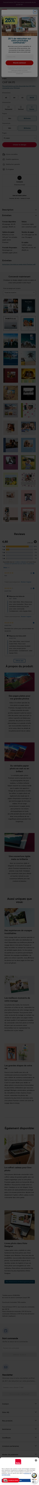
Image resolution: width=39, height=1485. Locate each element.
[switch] (34, 1482)
